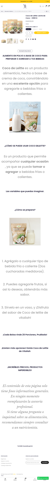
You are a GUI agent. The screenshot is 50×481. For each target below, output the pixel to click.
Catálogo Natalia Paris (6, 465)
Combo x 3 (28, 29)
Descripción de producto (25, 51)
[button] (27, 36)
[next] (22, 26)
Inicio (2, 11)
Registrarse (3, 459)
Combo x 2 (34, 29)
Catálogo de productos (6, 463)
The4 (2, 475)
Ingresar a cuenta (5, 461)
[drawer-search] (40, 6)
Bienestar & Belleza (9, 11)
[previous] (3, 26)
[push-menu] (2, 6)
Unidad (40, 29)
